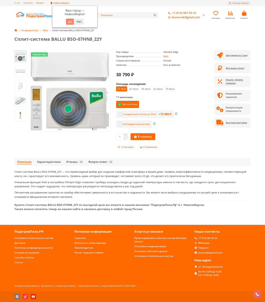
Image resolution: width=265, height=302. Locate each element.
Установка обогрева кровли (150, 251)
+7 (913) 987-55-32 (184, 13)
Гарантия (80, 238)
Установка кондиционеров (150, 246)
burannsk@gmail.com (186, 17)
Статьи (18, 262)
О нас (17, 2)
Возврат (40, 2)
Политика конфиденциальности (33, 247)
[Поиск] (154, 15)
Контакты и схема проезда (90, 242)
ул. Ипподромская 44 (210, 266)
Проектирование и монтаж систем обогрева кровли (160, 239)
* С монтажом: (124, 97)
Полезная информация (93, 231)
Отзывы (74, 162)
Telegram (203, 247)
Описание (24, 162)
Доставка (19, 242)
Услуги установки (148, 231)
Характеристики (49, 162)
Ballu (45, 30)
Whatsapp (203, 242)
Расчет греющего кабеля (88, 252)
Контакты (28, 2)
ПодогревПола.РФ (29, 231)
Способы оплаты (24, 257)
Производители (84, 247)
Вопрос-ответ (100, 162)
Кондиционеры (30, 30)
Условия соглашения (26, 252)
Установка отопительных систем (33, 238)
